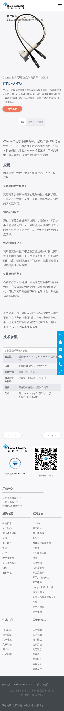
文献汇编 (7, 644)
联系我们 (37, 634)
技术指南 (7, 654)
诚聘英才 (37, 669)
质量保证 (37, 664)
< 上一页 (12, 435)
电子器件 (7, 543)
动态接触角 (38, 567)
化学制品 (7, 528)
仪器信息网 (43, 684)
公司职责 (17, 705)
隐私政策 (39, 705)
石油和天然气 (9, 562)
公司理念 (37, 649)
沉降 (35, 602)
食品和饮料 (8, 557)
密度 (35, 557)
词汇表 (5, 649)
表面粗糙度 (38, 533)
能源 (4, 548)
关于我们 (37, 629)
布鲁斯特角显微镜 (42, 543)
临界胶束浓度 (39, 553)
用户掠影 (7, 634)
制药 (4, 567)
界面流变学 (38, 572)
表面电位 (37, 528)
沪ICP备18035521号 (32, 695)
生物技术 (7, 523)
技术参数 (39, 122)
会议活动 (37, 644)
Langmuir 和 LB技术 (43, 587)
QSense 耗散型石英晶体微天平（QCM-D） (25, 20)
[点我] (59, 5)
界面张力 (37, 582)
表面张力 (37, 612)
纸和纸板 (7, 572)
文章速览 (7, 639)
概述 (23, 122)
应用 (30, 122)
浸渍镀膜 (37, 562)
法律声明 (28, 705)
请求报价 (12, 108)
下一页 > (51, 435)
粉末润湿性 (38, 592)
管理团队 (37, 659)
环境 (4, 553)
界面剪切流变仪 (41, 577)
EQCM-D (37, 523)
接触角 (36, 548)
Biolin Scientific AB (22, 684)
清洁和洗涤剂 (9, 533)
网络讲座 (7, 629)
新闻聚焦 (37, 639)
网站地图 (6, 705)
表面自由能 (38, 607)
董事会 (36, 654)
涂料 (4, 538)
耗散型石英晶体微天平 (44, 597)
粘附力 (36, 538)
